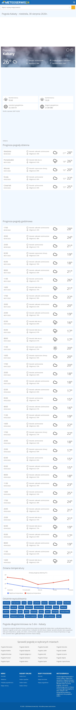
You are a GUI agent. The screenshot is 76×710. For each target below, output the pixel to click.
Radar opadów (23, 679)
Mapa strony (5, 685)
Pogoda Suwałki (61, 650)
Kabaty (9, 54)
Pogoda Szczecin (62, 654)
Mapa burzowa (42, 679)
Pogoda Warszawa (6, 647)
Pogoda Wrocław (6, 654)
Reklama (3, 679)
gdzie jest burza (20, 633)
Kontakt (3, 676)
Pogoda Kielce (23, 661)
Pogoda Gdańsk (24, 647)
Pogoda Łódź (42, 654)
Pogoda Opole (42, 661)
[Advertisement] (38, 32)
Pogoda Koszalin (43, 647)
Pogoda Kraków (6, 650)
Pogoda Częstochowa (63, 661)
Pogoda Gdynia (61, 658)
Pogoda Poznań (6, 658)
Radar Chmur (23, 685)
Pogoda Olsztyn (43, 658)
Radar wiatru (23, 682)
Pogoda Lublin (42, 650)
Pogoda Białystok (24, 650)
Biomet (40, 676)
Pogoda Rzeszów (62, 647)
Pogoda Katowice (24, 658)
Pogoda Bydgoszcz (25, 654)
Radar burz (22, 676)
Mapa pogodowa (43, 682)
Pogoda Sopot (5, 661)
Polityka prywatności (7, 682)
